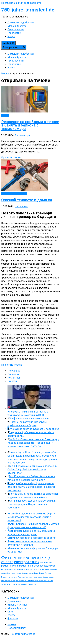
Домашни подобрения (21, 53)
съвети (7, 562)
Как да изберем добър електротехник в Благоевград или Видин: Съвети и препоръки (32, 504)
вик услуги (28, 557)
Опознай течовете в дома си (26, 200)
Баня (30, 565)
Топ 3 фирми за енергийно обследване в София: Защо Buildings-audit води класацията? (32, 469)
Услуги (11, 67)
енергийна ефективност (11, 573)
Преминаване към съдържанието (21, 2)
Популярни (14, 370)
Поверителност (16, 627)
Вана (36, 573)
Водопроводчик (28, 573)
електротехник (26, 562)
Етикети (12, 381)
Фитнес (9, 557)
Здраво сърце (48, 577)
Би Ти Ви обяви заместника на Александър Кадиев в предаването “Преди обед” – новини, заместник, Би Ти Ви (33, 443)
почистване (37, 577)
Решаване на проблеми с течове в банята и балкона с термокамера (30, 125)
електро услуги (32, 569)
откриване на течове (44, 581)
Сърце (45, 558)
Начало (5, 73)
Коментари (14, 377)
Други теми (14, 601)
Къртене (21, 577)
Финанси (13, 618)
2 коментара (22, 135)
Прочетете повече (11, 157)
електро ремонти (8, 581)
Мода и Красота (17, 57)
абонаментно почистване (25, 581)
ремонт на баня (9, 565)
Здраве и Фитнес (17, 604)
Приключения (16, 60)
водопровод (41, 565)
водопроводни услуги (29, 585)
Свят (10, 611)
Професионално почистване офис (28, 418)
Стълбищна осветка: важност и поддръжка (34, 428)
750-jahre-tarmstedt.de (27, 10)
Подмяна (4, 577)
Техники (28, 577)
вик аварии (46, 562)
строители (13, 577)
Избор (52, 565)
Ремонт (23, 565)
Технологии (14, 64)
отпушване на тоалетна (10, 585)
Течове (41, 573)
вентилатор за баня (49, 569)
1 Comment (21, 206)
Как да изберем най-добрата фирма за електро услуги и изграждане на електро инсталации (32, 487)
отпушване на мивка (12, 569)
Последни (13, 374)
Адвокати (49, 573)
